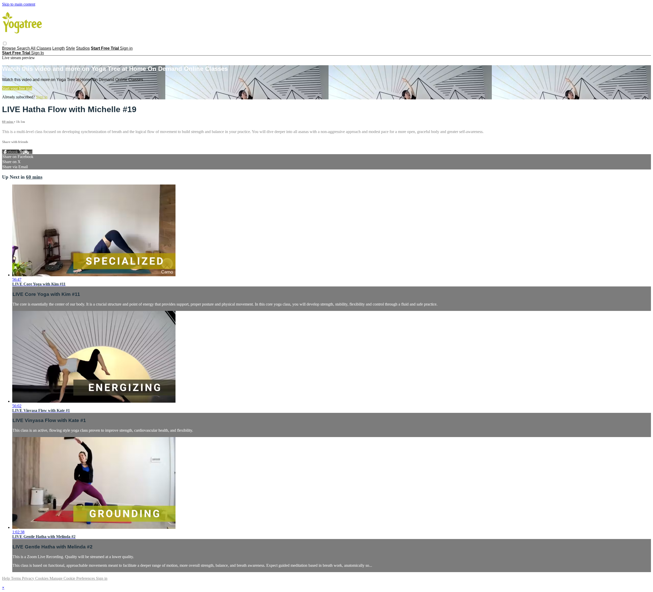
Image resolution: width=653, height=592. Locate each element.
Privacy (28, 578)
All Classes (41, 48)
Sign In (37, 53)
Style (70, 48)
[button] (4, 43)
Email (27, 152)
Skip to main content (18, 4)
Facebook (10, 152)
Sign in (126, 48)
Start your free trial (17, 88)
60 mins (8, 122)
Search (24, 48)
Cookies (42, 578)
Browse (9, 48)
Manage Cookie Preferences (72, 578)
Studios (83, 48)
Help (6, 578)
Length (58, 48)
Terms (16, 578)
